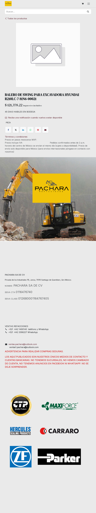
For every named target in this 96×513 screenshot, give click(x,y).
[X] (16, 130)
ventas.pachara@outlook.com (22, 344)
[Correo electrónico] (45, 130)
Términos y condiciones (16, 136)
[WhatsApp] (31, 130)
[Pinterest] (38, 130)
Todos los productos (17, 18)
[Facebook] (8, 130)
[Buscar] (88, 11)
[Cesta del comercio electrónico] (82, 3)
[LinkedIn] (23, 130)
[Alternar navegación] (88, 3)
